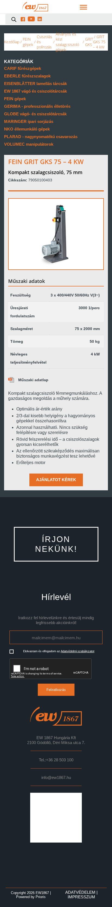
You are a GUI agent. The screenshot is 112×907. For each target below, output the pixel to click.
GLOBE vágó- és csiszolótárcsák (35, 114)
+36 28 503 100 (59, 760)
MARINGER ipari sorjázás (28, 121)
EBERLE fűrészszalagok (27, 76)
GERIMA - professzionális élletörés (37, 106)
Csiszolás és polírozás (44, 42)
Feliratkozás (56, 690)
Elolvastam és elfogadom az (58, 651)
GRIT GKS (89, 42)
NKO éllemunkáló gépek (27, 129)
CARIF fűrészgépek (22, 68)
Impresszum (81, 897)
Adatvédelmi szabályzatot (77, 651)
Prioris (41, 897)
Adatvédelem (80, 892)
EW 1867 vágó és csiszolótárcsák (35, 91)
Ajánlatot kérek (56, 480)
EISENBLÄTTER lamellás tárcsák (35, 83)
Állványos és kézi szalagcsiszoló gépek (67, 41)
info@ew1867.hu (56, 777)
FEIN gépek (28, 42)
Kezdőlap (11, 41)
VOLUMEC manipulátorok (28, 144)
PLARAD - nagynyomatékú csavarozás (40, 136)
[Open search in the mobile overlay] (14, 19)
